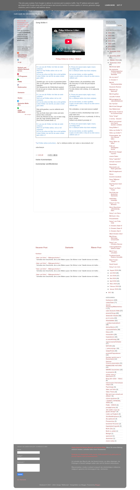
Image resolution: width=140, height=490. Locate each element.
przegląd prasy (111, 407)
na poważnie (110, 372)
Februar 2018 (114, 286)
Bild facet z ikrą (114, 216)
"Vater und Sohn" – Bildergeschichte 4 (48, 269)
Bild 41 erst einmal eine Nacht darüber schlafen (115, 123)
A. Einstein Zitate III (115, 228)
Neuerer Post (41, 247)
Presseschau (110, 421)
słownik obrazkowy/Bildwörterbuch (114, 306)
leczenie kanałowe (115, 177)
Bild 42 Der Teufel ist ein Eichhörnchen (116, 112)
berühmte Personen (112, 424)
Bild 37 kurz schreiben (113, 252)
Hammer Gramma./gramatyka (112, 362)
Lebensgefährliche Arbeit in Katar (115, 247)
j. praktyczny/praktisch (113, 323)
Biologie (108, 433)
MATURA (109, 346)
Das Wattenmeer (114, 109)
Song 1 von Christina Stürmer (115, 243)
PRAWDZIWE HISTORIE (114, 365)
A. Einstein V (113, 80)
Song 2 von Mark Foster (114, 189)
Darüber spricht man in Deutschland (113, 358)
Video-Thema (110, 392)
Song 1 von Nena (115, 213)
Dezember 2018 (115, 51)
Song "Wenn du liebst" (114, 142)
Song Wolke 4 (113, 127)
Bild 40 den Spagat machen (115, 152)
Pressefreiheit (113, 218)
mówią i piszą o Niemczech (111, 375)
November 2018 (115, 56)
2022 (110, 38)
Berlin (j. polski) (111, 431)
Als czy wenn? (114, 77)
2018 (110, 49)
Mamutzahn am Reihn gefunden (115, 167)
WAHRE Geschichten (113, 369)
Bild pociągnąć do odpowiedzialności (116, 100)
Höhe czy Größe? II (115, 130)
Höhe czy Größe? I (115, 133)
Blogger (97, 485)
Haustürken (113, 164)
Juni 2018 (113, 275)
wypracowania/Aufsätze (113, 342)
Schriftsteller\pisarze (112, 416)
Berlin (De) (109, 428)
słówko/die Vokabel (112, 315)
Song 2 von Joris (114, 267)
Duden (20, 98)
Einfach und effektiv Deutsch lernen (23, 69)
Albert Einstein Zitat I (116, 234)
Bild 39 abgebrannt (115, 171)
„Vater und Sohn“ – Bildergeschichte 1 (48, 263)
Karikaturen (109, 300)
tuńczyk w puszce (115, 161)
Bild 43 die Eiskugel (115, 106)
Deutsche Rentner (115, 87)
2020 (110, 43)
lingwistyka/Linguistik (112, 426)
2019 (110, 46)
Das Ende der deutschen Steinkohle (113, 194)
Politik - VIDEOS (111, 405)
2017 (110, 292)
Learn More (110, 5)
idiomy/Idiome (110, 327)
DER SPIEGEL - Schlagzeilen (23, 56)
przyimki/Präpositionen (113, 353)
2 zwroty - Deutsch (115, 119)
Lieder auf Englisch (112, 414)
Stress (111, 174)
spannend (109, 436)
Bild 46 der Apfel (114, 67)
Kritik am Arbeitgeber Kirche (113, 147)
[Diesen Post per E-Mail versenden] (49, 155)
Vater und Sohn (111, 389)
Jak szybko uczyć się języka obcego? (112, 410)
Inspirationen (110, 337)
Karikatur (39, 253)
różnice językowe (111, 398)
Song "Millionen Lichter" (114, 180)
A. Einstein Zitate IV (115, 225)
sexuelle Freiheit (114, 96)
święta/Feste (110, 351)
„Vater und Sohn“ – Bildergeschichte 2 (48, 257)
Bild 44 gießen (114, 94)
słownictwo (109, 438)
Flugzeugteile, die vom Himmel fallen (115, 137)
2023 (110, 35)
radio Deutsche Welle (113, 311)
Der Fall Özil (113, 103)
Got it (119, 5)
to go (19, 62)
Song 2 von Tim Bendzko (114, 203)
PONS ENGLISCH (21, 111)
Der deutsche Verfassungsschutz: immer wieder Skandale (115, 72)
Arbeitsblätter (110, 320)
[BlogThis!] (51, 155)
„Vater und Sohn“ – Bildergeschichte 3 (48, 274)
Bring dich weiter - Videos (114, 378)
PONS (20, 81)
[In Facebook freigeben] (54, 155)
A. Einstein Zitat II (115, 231)
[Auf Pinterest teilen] (56, 155)
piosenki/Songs (111, 313)
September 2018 (115, 63)
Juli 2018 (113, 273)
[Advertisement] (68, 229)
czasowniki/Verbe (111, 329)
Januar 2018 (114, 289)
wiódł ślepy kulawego (113, 199)
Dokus (108, 332)
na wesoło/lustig (111, 339)
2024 (110, 33)
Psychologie (110, 387)
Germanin (21, 92)
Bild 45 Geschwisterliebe (115, 83)
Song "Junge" (113, 116)
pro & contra (110, 318)
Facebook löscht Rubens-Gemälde (115, 256)
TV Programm (22, 76)
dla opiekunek (110, 419)
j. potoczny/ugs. (111, 348)
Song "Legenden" (115, 159)
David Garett (113, 264)
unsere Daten (113, 156)
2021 (110, 41)
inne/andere (110, 334)
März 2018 (113, 284)
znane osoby (110, 441)
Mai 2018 (113, 278)
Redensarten (22, 87)
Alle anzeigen (28, 114)
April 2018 (113, 281)
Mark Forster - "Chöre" (114, 260)
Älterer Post (96, 247)
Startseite (69, 247)
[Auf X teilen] (53, 155)
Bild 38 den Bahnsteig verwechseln (114, 238)
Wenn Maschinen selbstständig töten (115, 209)
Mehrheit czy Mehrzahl (113, 90)
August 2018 (114, 270)
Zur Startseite (21, 479)
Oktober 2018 (114, 60)
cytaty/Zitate (110, 302)
